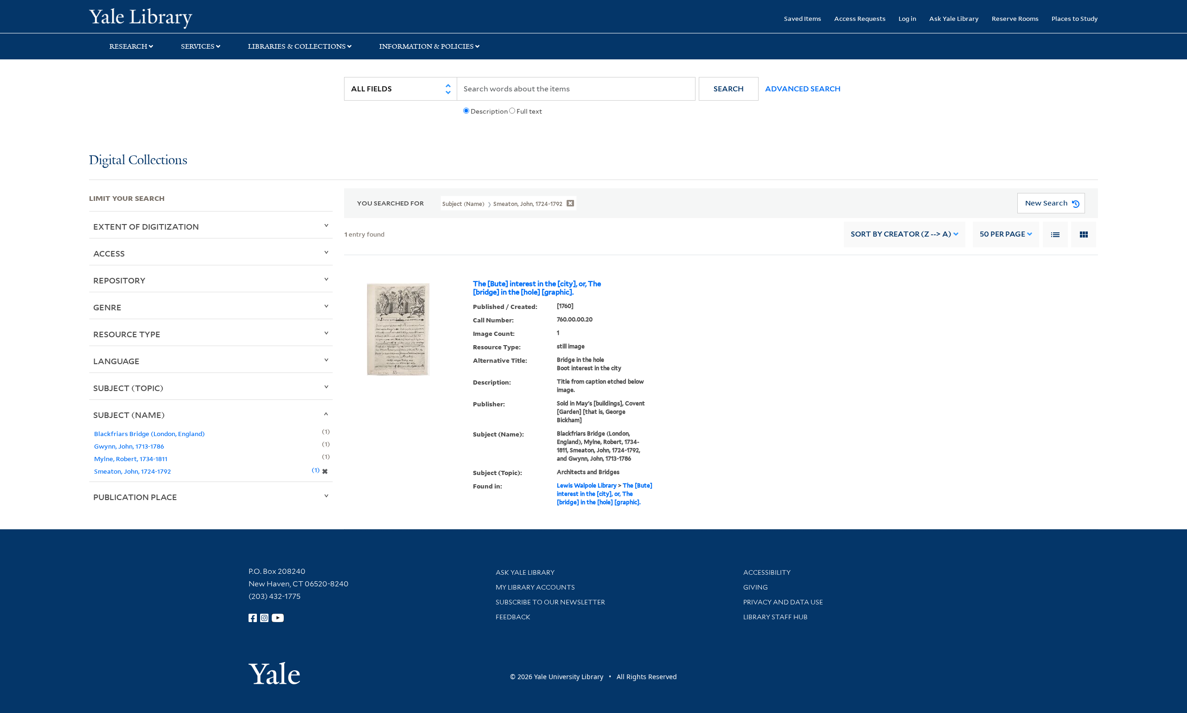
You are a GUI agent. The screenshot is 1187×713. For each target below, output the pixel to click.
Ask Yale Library (954, 18)
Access (109, 253)
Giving (755, 587)
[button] (729, 89)
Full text (529, 111)
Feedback (513, 617)
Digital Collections (138, 161)
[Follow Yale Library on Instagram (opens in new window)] (264, 618)
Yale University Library (164, 17)
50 (1002, 234)
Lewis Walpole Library (587, 485)
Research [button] (128, 46)
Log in (907, 18)
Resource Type (126, 334)
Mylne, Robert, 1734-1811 (130, 458)
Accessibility (767, 572)
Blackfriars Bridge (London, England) (149, 433)
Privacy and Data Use (783, 602)
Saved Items (802, 18)
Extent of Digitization (146, 226)
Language (116, 360)
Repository (119, 280)
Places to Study (1075, 18)
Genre (107, 307)
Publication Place (135, 496)
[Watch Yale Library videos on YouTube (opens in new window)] (278, 618)
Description (489, 111)
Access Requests (860, 18)
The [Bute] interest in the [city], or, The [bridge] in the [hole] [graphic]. (537, 288)
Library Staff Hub (775, 617)
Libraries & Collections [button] (297, 46)
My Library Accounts (535, 587)
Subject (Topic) (128, 387)
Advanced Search (803, 88)
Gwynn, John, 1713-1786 (129, 446)
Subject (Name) (129, 414)
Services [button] (198, 46)
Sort (901, 234)
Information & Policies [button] (426, 46)
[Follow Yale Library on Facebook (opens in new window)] (253, 618)
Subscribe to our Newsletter (550, 602)
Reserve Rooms (1015, 18)
